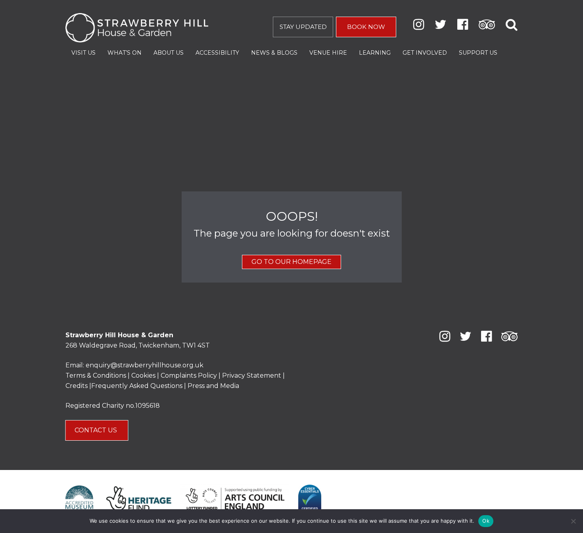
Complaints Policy (189, 375)
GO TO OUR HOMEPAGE (291, 262)
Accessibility (217, 52)
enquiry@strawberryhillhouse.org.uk (144, 365)
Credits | (78, 386)
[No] (573, 521)
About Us (168, 52)
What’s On (124, 52)
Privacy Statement (251, 375)
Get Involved (425, 52)
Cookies (144, 375)
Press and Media (213, 386)
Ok (485, 521)
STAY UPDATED (303, 27)
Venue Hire (328, 52)
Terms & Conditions (95, 375)
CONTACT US (97, 430)
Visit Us (83, 52)
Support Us (478, 52)
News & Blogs (274, 52)
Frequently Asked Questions (136, 386)
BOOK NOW (366, 27)
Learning (375, 52)
